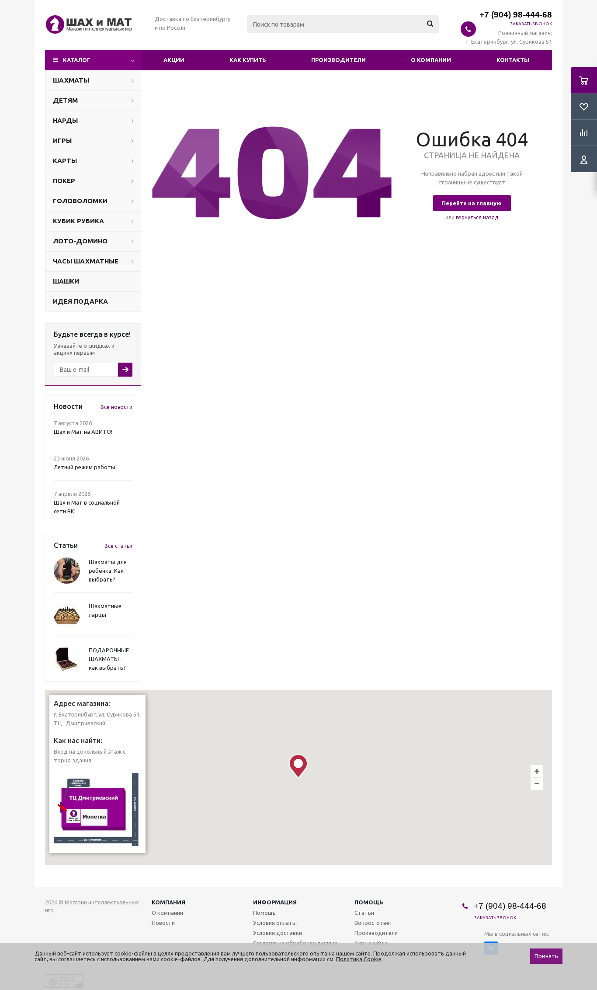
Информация (275, 902)
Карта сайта (371, 943)
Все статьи (118, 546)
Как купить (247, 60)
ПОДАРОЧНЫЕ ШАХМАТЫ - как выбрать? (109, 659)
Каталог (76, 60)
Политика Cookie (359, 959)
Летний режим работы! (85, 467)
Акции (173, 60)
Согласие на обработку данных (295, 943)
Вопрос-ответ (373, 923)
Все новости (116, 407)
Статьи (364, 913)
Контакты (512, 60)
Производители (338, 60)
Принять (546, 956)
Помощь (368, 902)
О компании (431, 60)
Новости (163, 923)
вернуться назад (477, 217)
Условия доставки (277, 933)
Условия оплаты (275, 923)
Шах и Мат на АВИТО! (83, 432)
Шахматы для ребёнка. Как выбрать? (108, 570)
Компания (168, 902)
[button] (298, 766)
